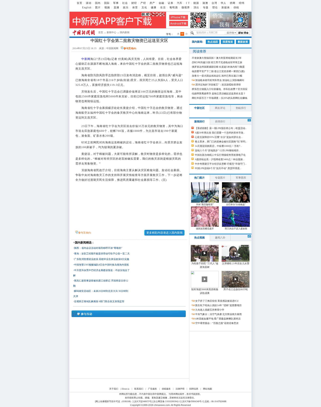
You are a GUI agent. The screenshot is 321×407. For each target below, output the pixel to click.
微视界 (185, 7)
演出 (196, 7)
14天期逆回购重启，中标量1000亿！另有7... (218, 146)
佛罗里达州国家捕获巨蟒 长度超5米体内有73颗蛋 (218, 66)
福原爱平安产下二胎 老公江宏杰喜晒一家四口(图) (218, 71)
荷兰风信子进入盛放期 (236, 228)
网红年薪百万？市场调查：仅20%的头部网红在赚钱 (219, 98)
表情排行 (220, 121)
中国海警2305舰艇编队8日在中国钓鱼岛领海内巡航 (101, 264)
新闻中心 (111, 32)
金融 (161, 3)
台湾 (214, 3)
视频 (107, 7)
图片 (98, 7)
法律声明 (180, 389)
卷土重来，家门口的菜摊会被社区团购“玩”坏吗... (221, 141)
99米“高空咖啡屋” (205, 204)
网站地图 (207, 389)
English (86, 7)
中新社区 (199, 108)
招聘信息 (193, 389)
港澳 (205, 3)
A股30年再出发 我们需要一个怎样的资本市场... (220, 132)
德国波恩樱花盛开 (205, 228)
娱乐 (126, 7)
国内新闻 (124, 32)
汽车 (179, 3)
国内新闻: (197, 41)
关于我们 (113, 389)
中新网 (85, 58)
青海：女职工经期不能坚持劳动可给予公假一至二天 (102, 253)
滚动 (88, 3)
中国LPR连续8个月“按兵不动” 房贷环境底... (218, 168)
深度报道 (228, 41)
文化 (144, 7)
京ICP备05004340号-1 (192, 401)
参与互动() (130, 48)
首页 (79, 3)
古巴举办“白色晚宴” (236, 204)
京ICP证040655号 (142, 401)
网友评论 (220, 108)
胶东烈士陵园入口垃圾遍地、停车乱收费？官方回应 (219, 89)
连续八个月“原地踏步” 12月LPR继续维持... (217, 150)
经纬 (241, 3)
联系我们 (138, 389)
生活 (163, 7)
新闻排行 (199, 121)
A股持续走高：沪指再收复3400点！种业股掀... (219, 159)
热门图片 (199, 177)
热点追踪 (212, 41)
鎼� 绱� (243, 32)
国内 (97, 3)
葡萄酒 (173, 7)
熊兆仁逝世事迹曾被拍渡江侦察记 (92, 280)
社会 (125, 3)
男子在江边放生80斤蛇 (235, 289)
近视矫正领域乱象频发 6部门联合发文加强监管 (99, 301)
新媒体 (225, 7)
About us (125, 389)
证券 (170, 3)
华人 (223, 3)
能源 (196, 3)
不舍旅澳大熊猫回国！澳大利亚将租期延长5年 (216, 58)
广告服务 (152, 389)
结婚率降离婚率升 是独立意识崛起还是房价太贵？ (219, 93)
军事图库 (241, 177)
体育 (135, 7)
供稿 (236, 7)
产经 (143, 3)
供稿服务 (166, 389)
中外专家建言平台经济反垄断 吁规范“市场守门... (221, 163)
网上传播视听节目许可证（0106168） (114, 401)
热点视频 (199, 237)
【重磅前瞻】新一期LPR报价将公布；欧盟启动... (221, 128)
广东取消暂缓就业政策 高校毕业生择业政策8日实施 (101, 259)
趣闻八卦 (220, 237)
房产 (152, 3)
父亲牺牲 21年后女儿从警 (235, 263)
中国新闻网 (112, 48)
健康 (153, 7)
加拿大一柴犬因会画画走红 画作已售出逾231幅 (217, 75)
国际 (107, 3)
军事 (116, 3)
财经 (134, 3)
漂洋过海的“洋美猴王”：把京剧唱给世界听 (218, 84)
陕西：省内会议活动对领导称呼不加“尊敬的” (98, 248)
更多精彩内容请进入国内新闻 (164, 232)
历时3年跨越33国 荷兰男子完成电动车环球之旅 (217, 62)
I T (188, 3)
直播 (116, 7)
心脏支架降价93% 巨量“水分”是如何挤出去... (219, 137)
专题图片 (220, 177)
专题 (205, 7)
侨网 (232, 3)
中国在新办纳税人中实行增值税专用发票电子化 (220, 155)
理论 (215, 7)
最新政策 (243, 41)
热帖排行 (241, 108)
